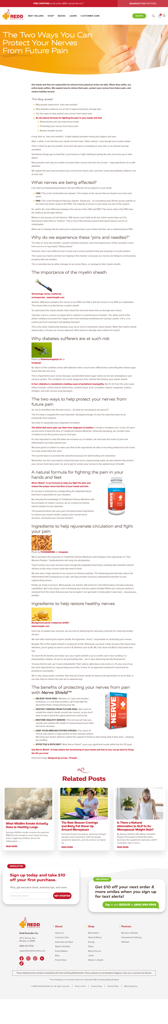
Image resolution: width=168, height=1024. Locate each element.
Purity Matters (61, 951)
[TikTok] (21, 963)
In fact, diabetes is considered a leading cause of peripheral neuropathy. (68, 384)
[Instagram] (28, 958)
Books (62, 15)
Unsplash (36, 363)
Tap (107, 904)
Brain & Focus (94, 951)
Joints (91, 955)
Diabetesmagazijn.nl (51, 359)
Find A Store (61, 960)
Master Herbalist (62, 946)
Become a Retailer (129, 932)
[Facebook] (21, 958)
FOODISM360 (48, 552)
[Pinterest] (35, 958)
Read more (11, 846)
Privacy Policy (96, 986)
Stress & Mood (94, 937)
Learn (73, 15)
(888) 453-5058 (148, 3)
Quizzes (139, 16)
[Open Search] (153, 16)
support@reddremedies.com (32, 950)
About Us (59, 932)
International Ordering (131, 937)
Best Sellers (36, 15)
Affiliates (125, 942)
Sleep (90, 946)
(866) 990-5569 (145, 904)
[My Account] (164, 16)
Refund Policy (113, 986)
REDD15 (124, 904)
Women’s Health (95, 960)
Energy (91, 942)
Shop (51, 15)
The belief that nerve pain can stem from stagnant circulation (62, 427)
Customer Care (90, 15)
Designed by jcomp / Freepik (62, 758)
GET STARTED (62, 895)
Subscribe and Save (64, 942)
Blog (57, 955)
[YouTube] (42, 958)
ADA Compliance (131, 986)
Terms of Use (80, 986)
